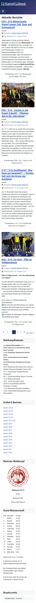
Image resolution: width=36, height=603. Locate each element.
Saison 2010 (7, 452)
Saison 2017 (7, 430)
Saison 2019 (7, 424)
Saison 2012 (7, 446)
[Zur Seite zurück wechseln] (7, 332)
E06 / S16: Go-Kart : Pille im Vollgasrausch (17, 261)
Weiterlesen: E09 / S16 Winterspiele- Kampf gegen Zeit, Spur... (18, 75)
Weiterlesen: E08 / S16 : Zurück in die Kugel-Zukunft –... (18, 162)
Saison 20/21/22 (9, 421)
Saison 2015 (7, 437)
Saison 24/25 (8, 411)
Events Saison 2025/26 (20, 33)
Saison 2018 (7, 427)
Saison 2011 (7, 449)
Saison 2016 (7, 433)
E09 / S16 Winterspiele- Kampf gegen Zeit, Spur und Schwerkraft (17, 24)
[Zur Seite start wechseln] (4, 332)
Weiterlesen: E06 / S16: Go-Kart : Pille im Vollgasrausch (18, 323)
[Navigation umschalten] (3, 11)
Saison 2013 (7, 443)
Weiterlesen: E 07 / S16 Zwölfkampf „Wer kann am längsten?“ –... (18, 224)
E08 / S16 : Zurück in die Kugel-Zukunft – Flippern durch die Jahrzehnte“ (15, 113)
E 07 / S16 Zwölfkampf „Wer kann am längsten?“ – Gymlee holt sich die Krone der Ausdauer (18, 174)
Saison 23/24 (8, 414)
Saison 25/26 (8, 408)
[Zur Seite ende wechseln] (24, 332)
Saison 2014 (7, 440)
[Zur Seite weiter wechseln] (20, 332)
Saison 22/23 (8, 417)
